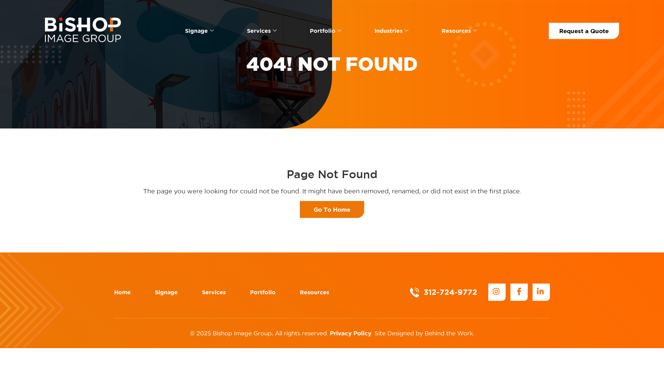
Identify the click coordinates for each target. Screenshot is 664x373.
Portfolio (322, 31)
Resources (456, 31)
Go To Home (332, 209)
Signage (196, 31)
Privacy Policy (350, 333)
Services (259, 31)
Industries (389, 31)
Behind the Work (449, 333)
